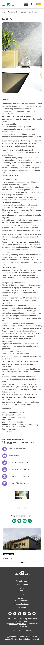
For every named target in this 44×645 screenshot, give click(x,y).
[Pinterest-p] (34, 613)
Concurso (11, 12)
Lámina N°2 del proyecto (19, 469)
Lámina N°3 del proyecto (19, 476)
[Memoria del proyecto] (4, 449)
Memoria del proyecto (17, 449)
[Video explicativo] (4, 455)
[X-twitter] (14, 613)
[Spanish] (39, 4)
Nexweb (36, 639)
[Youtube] (29, 613)
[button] (26, 4)
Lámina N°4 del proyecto (19, 483)
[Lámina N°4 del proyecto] (4, 483)
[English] (37, 4)
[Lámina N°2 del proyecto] (4, 469)
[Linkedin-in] (10, 613)
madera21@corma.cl (17, 624)
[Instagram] (24, 613)
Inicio (4, 12)
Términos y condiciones (22, 630)
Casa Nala (8, 558)
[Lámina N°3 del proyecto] (4, 476)
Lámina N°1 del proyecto (18, 462)
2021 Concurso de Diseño (26, 12)
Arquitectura (8, 554)
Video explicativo (16, 456)
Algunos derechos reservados (22, 636)
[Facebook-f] (19, 613)
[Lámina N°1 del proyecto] (4, 462)
